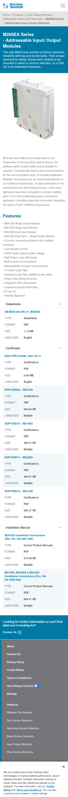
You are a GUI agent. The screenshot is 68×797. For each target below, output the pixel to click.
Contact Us (10, 632)
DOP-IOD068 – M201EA (19, 389)
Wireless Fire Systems (19, 712)
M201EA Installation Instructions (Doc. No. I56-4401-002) (25, 537)
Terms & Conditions (19, 678)
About (11, 646)
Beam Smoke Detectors (20, 736)
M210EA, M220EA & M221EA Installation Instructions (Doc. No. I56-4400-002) (26, 576)
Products (12, 704)
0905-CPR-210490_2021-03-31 (23, 356)
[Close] (64, 767)
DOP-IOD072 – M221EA (19, 491)
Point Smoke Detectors (20, 752)
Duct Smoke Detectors (20, 720)
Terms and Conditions (29, 790)
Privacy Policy (15, 662)
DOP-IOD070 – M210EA (19, 423)
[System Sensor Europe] (13, 6)
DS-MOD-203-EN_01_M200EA (22, 311)
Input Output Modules (19, 744)
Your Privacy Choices (20, 686)
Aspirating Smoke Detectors (23, 728)
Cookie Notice (15, 670)
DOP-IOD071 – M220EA (19, 457)
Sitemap (12, 693)
